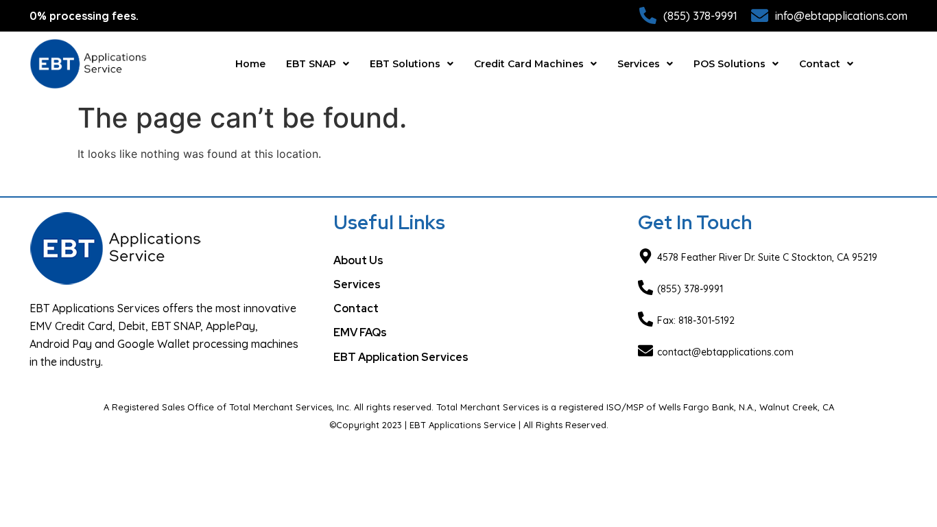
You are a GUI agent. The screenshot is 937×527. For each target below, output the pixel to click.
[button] (317, 64)
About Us (358, 260)
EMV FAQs (360, 332)
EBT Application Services (400, 357)
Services (638, 64)
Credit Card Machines (529, 64)
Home (250, 64)
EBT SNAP (311, 64)
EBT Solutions (405, 64)
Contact (819, 64)
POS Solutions (729, 64)
